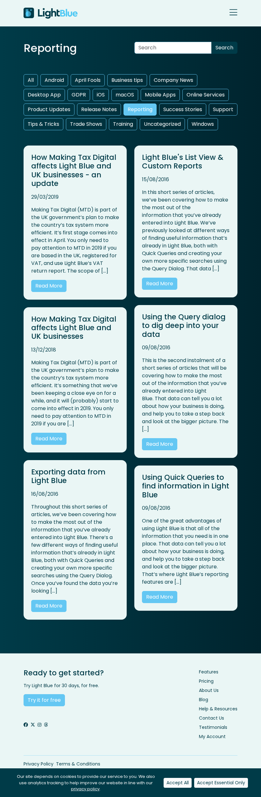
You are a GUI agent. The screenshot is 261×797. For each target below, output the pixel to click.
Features (208, 672)
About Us (209, 690)
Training (123, 124)
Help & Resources (218, 709)
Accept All (177, 782)
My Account (212, 736)
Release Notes (99, 109)
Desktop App (44, 94)
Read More (48, 285)
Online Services (206, 94)
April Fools (88, 80)
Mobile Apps (160, 94)
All (31, 80)
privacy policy (85, 789)
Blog (203, 699)
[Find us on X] (33, 725)
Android (54, 80)
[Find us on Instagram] (39, 725)
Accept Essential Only (221, 782)
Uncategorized (162, 124)
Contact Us (211, 718)
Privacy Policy (38, 764)
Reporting (140, 109)
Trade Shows (86, 124)
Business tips (127, 80)
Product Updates (49, 109)
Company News (173, 80)
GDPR (79, 94)
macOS (125, 94)
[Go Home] (51, 13)
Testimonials (213, 727)
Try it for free (44, 700)
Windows (203, 124)
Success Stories (182, 109)
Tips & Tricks (43, 124)
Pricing (206, 681)
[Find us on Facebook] (26, 725)
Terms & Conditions (78, 764)
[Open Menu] (233, 13)
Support (223, 109)
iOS (101, 94)
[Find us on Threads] (46, 725)
